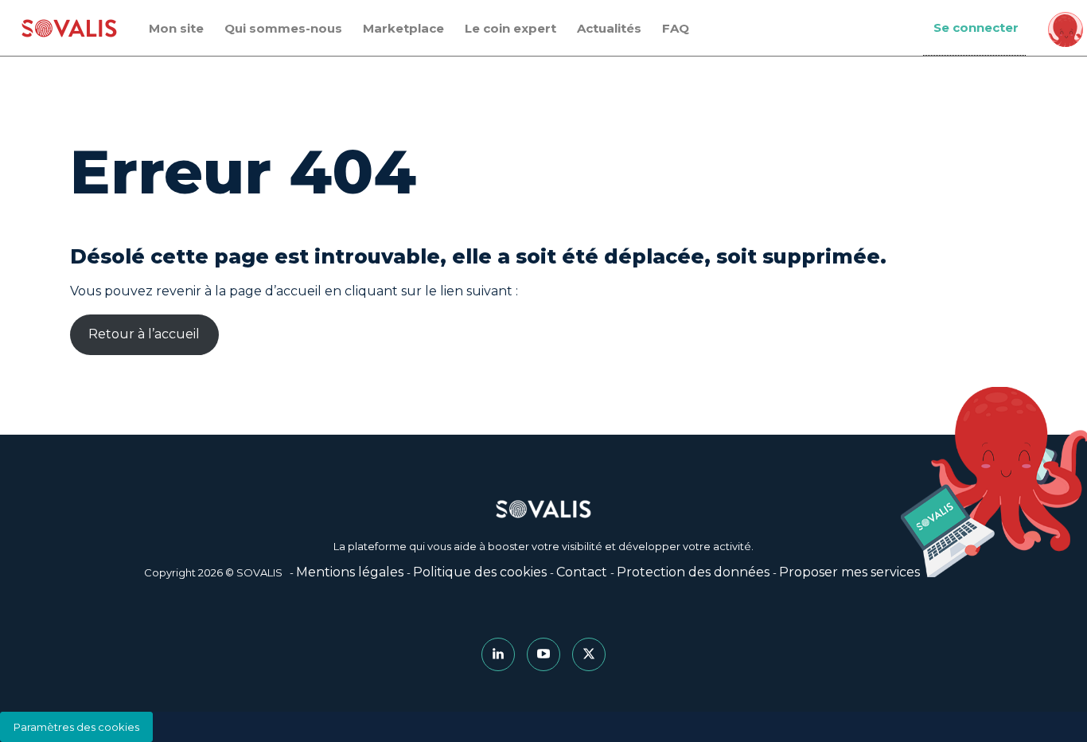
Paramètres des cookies (76, 727)
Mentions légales (349, 572)
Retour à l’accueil (144, 334)
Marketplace (403, 28)
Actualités (609, 28)
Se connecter (976, 27)
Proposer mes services (849, 572)
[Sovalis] (69, 28)
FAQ (675, 28)
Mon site (176, 28)
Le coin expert (510, 28)
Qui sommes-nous (283, 28)
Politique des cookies (480, 572)
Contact (581, 572)
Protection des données (693, 572)
